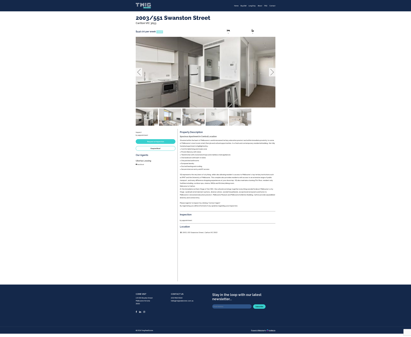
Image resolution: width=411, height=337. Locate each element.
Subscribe (259, 306)
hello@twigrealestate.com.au (182, 301)
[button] (156, 141)
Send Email (140, 164)
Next (272, 72)
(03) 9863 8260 (176, 298)
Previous (139, 72)
